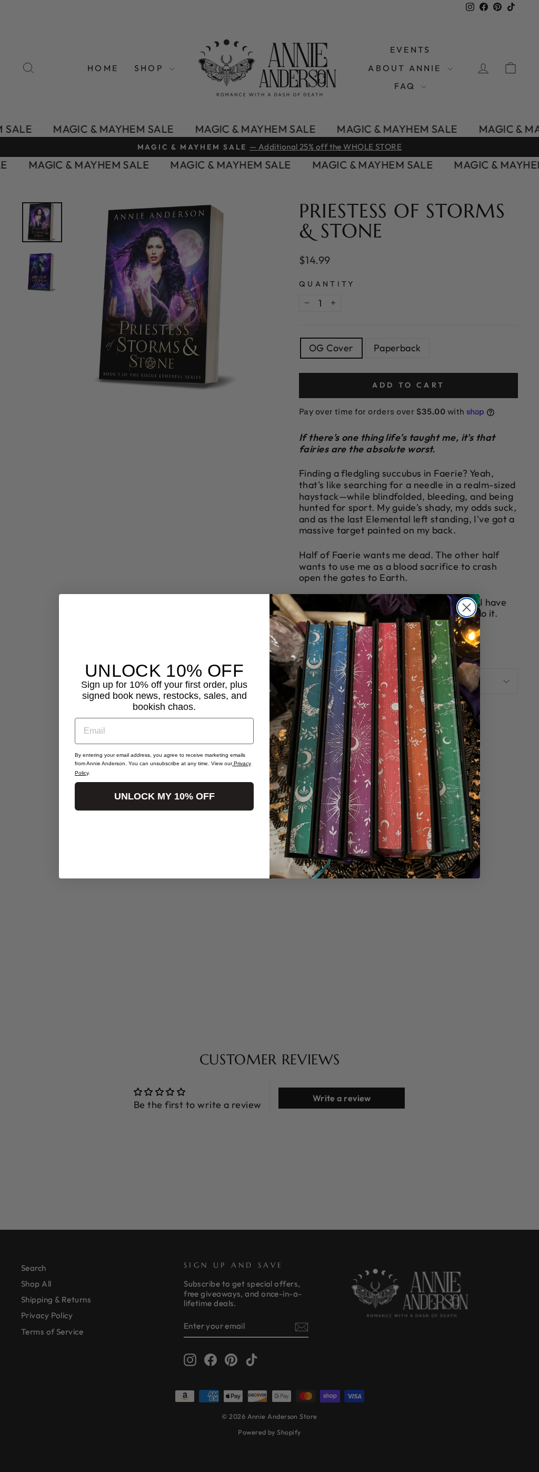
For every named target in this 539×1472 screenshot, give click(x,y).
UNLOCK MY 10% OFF (164, 796)
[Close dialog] (466, 607)
